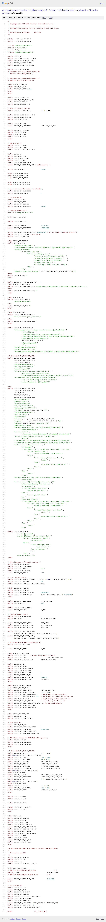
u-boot (53, 10)
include (93, 10)
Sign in (102, 3)
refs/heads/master (66, 10)
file (44, 18)
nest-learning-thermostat (31, 10)
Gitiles (12, 919)
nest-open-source (10, 10)
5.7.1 (46, 10)
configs (5, 13)
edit (50, 18)
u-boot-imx (84, 10)
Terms (24, 919)
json (102, 919)
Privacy (18, 919)
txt (97, 919)
